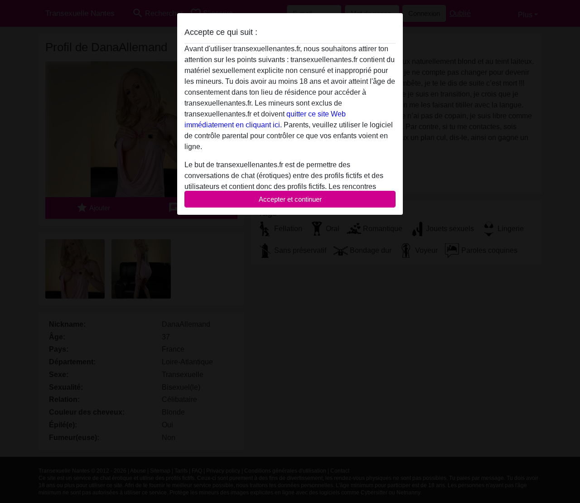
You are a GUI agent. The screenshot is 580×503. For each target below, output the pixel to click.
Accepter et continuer (290, 199)
